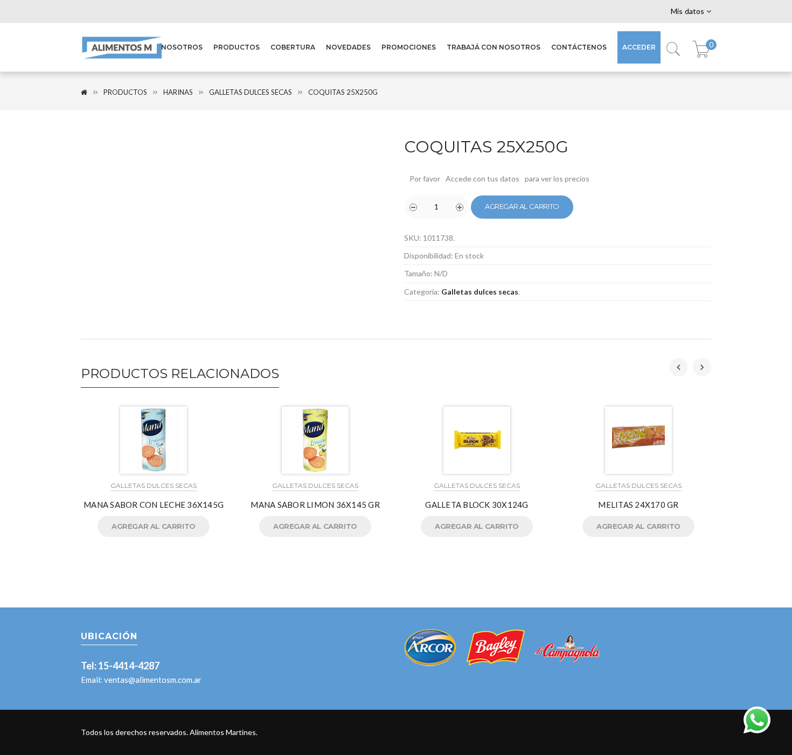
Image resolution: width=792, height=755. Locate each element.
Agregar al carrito (522, 206)
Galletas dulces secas (250, 92)
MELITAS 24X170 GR (638, 504)
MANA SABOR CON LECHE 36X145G (154, 504)
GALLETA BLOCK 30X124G (476, 504)
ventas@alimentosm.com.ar (153, 679)
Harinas (178, 92)
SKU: (412, 237)
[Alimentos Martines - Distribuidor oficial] (121, 59)
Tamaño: (418, 273)
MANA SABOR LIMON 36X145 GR (315, 504)
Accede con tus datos (482, 178)
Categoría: (422, 291)
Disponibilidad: (428, 255)
